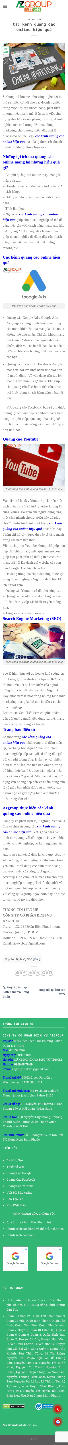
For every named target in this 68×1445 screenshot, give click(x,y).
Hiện (36, 959)
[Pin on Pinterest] (44, 973)
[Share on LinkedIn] (50, 973)
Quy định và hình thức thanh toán (30, 1222)
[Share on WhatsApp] (18, 973)
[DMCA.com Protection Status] (14, 1406)
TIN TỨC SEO (34, 19)
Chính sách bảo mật (20, 1235)
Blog (34, 1439)
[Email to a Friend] (37, 973)
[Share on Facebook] (24, 973)
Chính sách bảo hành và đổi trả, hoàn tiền (35, 1228)
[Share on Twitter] (31, 973)
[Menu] (5, 6)
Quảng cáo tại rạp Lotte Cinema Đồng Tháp (16, 991)
